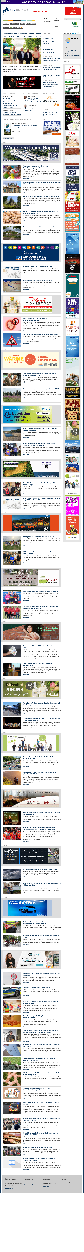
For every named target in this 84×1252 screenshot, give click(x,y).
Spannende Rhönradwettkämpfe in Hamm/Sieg (38, 280)
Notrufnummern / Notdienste (50, 112)
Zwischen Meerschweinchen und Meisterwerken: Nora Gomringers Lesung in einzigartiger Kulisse (40, 1031)
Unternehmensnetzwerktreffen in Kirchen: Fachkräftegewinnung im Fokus (36, 1089)
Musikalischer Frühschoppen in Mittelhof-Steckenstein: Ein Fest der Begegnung (42, 704)
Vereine (23, 19)
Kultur (29, 19)
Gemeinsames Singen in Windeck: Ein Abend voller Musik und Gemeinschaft (41, 813)
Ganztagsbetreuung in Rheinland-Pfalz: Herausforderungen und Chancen (35, 167)
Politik (10, 19)
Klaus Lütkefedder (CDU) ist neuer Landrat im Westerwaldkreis (31, 108)
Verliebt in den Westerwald (30, 1185)
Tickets (66, 23)
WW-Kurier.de (47, 21)
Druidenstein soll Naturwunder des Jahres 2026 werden (26, 133)
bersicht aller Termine (8, 138)
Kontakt (56, 26)
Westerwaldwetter (71, 53)
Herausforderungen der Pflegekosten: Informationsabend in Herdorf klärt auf (41, 1017)
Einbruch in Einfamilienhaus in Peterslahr (36, 988)
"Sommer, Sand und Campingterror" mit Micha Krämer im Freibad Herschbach (32, 100)
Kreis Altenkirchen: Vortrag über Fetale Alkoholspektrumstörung (35, 319)
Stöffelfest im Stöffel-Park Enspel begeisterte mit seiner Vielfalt (41, 936)
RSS (25, 1182)
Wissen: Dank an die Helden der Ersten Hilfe (37, 1147)
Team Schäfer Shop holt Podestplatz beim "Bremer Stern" (42, 591)
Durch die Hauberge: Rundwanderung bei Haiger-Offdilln (41, 389)
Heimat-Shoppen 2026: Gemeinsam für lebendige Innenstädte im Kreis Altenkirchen (39, 444)
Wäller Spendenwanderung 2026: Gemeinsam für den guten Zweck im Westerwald (40, 773)
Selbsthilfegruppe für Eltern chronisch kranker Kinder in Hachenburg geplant (41, 1074)
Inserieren (56, 18)
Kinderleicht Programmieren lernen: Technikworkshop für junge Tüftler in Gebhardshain (41, 499)
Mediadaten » (46, 1186)
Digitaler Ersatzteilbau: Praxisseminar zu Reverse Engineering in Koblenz (39, 1159)
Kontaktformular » (66, 1185)
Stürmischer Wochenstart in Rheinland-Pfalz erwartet (40, 869)
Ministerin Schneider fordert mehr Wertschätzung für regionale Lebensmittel (40, 212)
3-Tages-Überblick (72, 51)
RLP (33, 19)
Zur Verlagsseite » (9, 1188)
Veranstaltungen (14, 23)
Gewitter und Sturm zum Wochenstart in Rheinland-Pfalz (41, 227)
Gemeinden (28, 23)
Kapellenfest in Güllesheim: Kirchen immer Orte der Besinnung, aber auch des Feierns (22, 34)
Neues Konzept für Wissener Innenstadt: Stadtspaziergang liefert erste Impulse (42, 1119)
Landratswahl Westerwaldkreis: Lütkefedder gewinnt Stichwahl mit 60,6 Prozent (40, 374)
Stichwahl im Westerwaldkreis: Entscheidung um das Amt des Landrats (42, 1045)
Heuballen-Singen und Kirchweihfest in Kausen (38, 267)
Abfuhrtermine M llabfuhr (49, 114)
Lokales (5, 23)
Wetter (34, 23)
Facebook (48, 18)
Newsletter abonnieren (48, 115)
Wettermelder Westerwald (73, 55)
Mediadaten (56, 20)
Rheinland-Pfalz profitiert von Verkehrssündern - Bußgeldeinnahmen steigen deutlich (38, 923)
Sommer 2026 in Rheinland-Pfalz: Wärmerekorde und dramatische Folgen (40, 429)
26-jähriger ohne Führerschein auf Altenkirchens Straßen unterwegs (52, 60)
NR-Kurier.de (47, 23)
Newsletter (46, 25)
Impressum (56, 25)
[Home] (3, 14)
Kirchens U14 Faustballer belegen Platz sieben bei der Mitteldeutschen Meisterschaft (40, 607)
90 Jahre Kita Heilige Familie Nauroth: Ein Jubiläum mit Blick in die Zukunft (41, 1002)
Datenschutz (57, 23)
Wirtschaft (16, 19)
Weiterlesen (12, 71)
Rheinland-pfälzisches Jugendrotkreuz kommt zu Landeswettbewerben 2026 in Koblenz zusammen (39, 828)
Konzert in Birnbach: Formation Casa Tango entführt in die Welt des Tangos (42, 484)
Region (5, 19)
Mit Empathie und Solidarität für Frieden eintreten (39, 537)
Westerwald (7, 27)
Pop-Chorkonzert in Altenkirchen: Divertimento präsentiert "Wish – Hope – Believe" (42, 719)
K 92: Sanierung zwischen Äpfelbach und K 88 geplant (40, 334)
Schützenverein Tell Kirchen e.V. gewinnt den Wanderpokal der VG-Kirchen (42, 553)
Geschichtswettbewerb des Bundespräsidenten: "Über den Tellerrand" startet (42, 183)
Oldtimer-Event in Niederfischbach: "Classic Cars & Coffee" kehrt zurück (51, 51)
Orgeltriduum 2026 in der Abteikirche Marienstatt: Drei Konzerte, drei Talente (40, 1134)
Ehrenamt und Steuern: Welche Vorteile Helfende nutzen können (41, 647)
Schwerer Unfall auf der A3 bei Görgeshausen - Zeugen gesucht (41, 1103)
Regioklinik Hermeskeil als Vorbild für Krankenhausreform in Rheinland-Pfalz (42, 884)
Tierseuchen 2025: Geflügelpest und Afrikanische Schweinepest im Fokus (39, 1059)
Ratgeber (22, 23)
